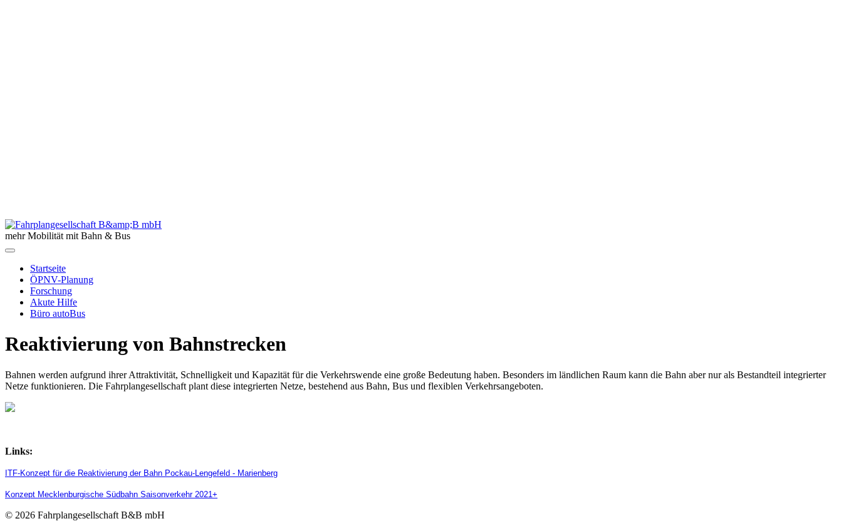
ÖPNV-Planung (61, 279)
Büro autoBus (57, 313)
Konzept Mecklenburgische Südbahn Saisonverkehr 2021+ (111, 494)
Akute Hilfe (53, 302)
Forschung (51, 291)
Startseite (48, 268)
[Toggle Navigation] (10, 250)
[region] (428, 112)
